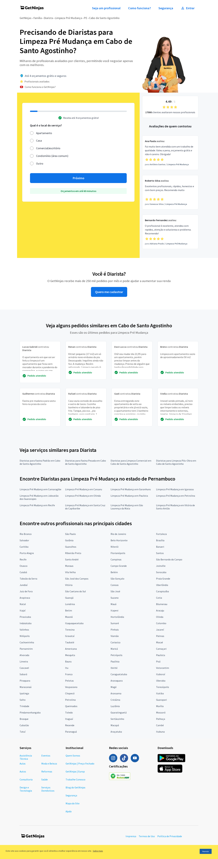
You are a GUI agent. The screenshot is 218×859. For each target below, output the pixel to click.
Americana (71, 648)
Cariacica (115, 642)
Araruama (116, 693)
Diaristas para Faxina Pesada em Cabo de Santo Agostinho (85, 462)
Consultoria (26, 779)
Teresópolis (162, 687)
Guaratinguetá (119, 712)
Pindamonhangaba (30, 712)
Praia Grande (163, 578)
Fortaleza (161, 534)
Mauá (113, 604)
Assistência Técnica (26, 757)
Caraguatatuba (119, 674)
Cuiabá (23, 572)
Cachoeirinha (27, 642)
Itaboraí (160, 674)
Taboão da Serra (28, 578)
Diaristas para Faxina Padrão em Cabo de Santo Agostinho (40, 462)
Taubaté (69, 642)
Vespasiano (71, 687)
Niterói (114, 546)
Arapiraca (25, 597)
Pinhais (115, 629)
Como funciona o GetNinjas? (40, 86)
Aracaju (160, 610)
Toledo (69, 712)
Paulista (160, 655)
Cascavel (24, 667)
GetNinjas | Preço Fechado (80, 763)
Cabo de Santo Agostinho (104, 18)
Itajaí (22, 610)
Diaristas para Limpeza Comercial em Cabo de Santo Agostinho (131, 462)
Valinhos (24, 629)
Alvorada (24, 655)
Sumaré (115, 623)
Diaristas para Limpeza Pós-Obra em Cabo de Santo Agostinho (176, 462)
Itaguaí (69, 718)
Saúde (44, 779)
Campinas (116, 559)
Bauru (68, 661)
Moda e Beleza (49, 763)
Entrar (190, 8)
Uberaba (160, 680)
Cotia (159, 597)
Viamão (115, 636)
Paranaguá (71, 731)
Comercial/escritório (48, 148)
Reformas (46, 771)
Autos (23, 771)
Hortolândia (117, 616)
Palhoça (160, 718)
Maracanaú (25, 687)
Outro (39, 163)
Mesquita (70, 655)
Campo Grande (119, 565)
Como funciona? (139, 8)
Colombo (161, 623)
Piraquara (25, 680)
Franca (68, 674)
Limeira (24, 661)
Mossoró (160, 712)
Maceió (69, 616)
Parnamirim (26, 648)
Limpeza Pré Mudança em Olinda (83, 495)
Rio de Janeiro (118, 534)
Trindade (24, 706)
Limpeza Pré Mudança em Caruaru (83, 489)
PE (85, 18)
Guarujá (69, 597)
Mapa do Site (72, 803)
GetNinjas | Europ (75, 771)
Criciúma (115, 699)
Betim (68, 610)
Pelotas (69, 680)
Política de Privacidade (169, 836)
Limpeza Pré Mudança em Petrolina (175, 495)
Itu (66, 667)
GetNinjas (25, 18)
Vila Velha (70, 572)
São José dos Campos (76, 578)
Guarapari (161, 699)
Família (37, 18)
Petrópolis (116, 655)
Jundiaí (23, 585)
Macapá (115, 725)
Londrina (70, 604)
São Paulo (70, 534)
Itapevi (114, 610)
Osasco (23, 565)
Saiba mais (98, 850)
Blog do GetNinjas (75, 787)
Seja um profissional (106, 8)
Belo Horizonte (119, 540)
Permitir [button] (205, 851)
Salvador (24, 540)
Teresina (70, 629)
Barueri (160, 546)
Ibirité (114, 667)
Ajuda (68, 811)
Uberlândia (162, 585)
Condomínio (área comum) (52, 156)
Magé (114, 687)
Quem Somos (73, 755)
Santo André (72, 559)
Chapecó (70, 693)
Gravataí (69, 636)
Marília (160, 706)
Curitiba (24, 546)
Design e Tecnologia (26, 789)
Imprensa (131, 836)
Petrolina (70, 699)
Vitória (68, 585)
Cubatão (24, 725)
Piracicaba (25, 616)
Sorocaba (161, 572)
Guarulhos (70, 546)
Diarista (48, 18)
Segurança (165, 8)
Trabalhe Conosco (75, 779)
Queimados (71, 706)
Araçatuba (116, 731)
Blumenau (161, 604)
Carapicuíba (162, 591)
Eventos (45, 755)
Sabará (23, 674)
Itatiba (160, 693)
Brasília (160, 540)
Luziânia (115, 706)
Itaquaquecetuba (74, 623)
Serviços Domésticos (47, 789)
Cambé (160, 725)
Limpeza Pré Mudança (68, 18)
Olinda (159, 616)
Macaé (159, 642)
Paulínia (115, 661)
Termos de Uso (147, 836)
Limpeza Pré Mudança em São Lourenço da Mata (127, 507)
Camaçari (161, 648)
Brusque (24, 718)
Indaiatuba (25, 623)
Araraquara (117, 680)
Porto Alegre (27, 553)
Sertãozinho (117, 718)
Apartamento (44, 133)
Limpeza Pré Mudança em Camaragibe (40, 489)
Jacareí (160, 629)
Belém (114, 572)
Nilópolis (25, 636)
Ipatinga (24, 693)
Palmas (160, 636)
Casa (39, 140)
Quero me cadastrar (109, 292)
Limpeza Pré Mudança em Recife (37, 505)
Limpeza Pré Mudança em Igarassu (175, 489)
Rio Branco (26, 534)
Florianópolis (118, 553)
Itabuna (160, 731)
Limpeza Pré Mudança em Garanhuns (131, 489)
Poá (158, 661)
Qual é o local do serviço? (46, 125)
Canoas (115, 585)
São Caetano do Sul (75, 591)
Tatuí (22, 731)
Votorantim (162, 667)
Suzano (115, 597)
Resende (69, 725)
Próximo (78, 178)
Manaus (69, 565)
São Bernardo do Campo (169, 559)
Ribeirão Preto (73, 553)
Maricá (114, 648)
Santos (160, 553)
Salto (23, 699)
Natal (23, 604)
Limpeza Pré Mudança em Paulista (129, 495)
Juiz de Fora (26, 591)
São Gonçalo (117, 578)
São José (115, 591)
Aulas (23, 763)
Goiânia (69, 540)
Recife (23, 559)
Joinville (160, 565)
